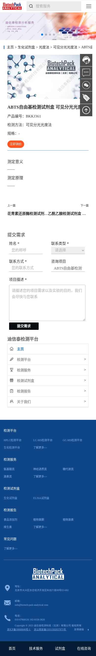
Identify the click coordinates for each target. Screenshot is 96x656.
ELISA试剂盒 (41, 498)
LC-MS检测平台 (42, 440)
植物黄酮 (38, 519)
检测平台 (24, 359)
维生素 (8, 527)
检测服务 (24, 370)
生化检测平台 (12, 447)
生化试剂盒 (27, 47)
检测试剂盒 (25, 381)
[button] (42, 35)
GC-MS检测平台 (72, 440)
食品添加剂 (10, 519)
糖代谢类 (68, 469)
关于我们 (24, 402)
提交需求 (24, 326)
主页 (10, 47)
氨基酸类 (9, 469)
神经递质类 (40, 469)
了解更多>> (40, 447)
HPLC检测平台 (12, 440)
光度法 (44, 47)
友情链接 (79, 629)
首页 (12, 648)
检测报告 (24, 391)
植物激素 (68, 519)
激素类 (8, 476)
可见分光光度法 (65, 47)
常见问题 (10, 539)
